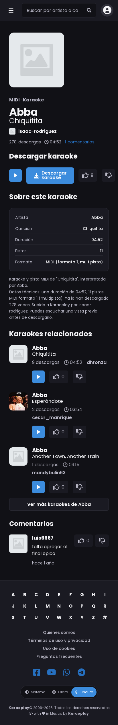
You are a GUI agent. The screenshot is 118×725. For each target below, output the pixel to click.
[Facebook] (36, 672)
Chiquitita (44, 354)
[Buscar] (89, 10)
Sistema (38, 692)
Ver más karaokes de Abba (59, 504)
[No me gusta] (108, 175)
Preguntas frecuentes (59, 656)
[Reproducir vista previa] (15, 175)
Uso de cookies (59, 648)
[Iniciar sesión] (107, 10)
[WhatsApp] (66, 672)
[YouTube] (51, 672)
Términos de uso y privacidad (59, 640)
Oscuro (86, 692)
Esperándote (47, 401)
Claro (63, 692)
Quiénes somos (59, 632)
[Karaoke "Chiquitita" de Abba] (36, 60)
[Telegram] (81, 672)
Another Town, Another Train (65, 456)
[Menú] (11, 10)
